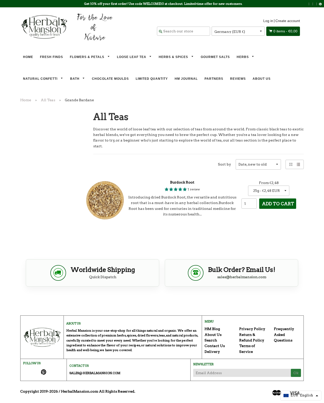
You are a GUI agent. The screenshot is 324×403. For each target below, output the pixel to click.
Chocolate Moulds (110, 78)
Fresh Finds (51, 57)
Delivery (212, 352)
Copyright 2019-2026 (39, 391)
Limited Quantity (152, 78)
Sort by (224, 164)
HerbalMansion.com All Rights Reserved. (98, 391)
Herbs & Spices (174, 57)
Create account (287, 21)
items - (285, 31)
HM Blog (212, 329)
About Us (262, 78)
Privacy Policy (252, 329)
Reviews (238, 78)
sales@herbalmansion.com (241, 277)
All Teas (48, 100)
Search (211, 340)
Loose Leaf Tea (132, 57)
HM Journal (186, 78)
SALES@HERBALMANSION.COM (94, 373)
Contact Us (215, 346)
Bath (75, 78)
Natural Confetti (40, 78)
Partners (214, 78)
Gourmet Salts (215, 57)
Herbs (243, 57)
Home (28, 57)
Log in (268, 21)
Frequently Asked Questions (284, 334)
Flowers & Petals (87, 57)
